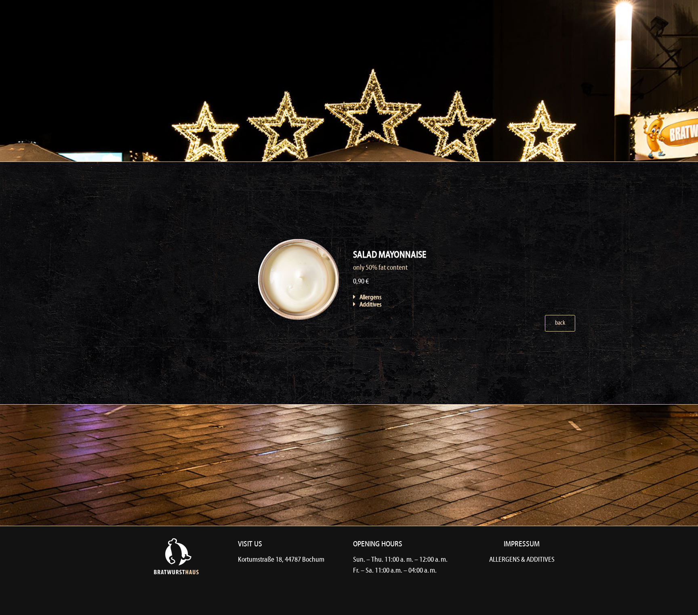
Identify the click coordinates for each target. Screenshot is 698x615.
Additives (371, 305)
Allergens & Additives (522, 560)
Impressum (522, 544)
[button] (382, 297)
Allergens (371, 297)
